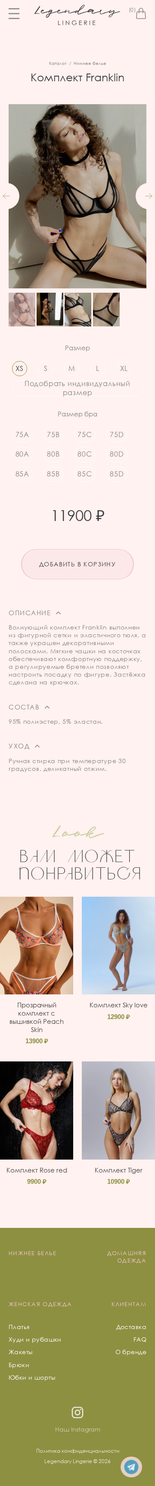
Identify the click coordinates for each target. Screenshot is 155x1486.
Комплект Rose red (36, 1170)
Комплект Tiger (119, 1170)
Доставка (131, 1326)
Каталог (58, 63)
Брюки (19, 1364)
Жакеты (21, 1351)
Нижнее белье (90, 63)
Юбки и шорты (32, 1377)
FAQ (139, 1339)
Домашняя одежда (126, 1257)
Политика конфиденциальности (77, 1451)
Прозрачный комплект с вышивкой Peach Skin (36, 1017)
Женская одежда (40, 1304)
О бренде (130, 1351)
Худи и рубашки (35, 1339)
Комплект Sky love (119, 1005)
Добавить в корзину (77, 564)
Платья (19, 1326)
